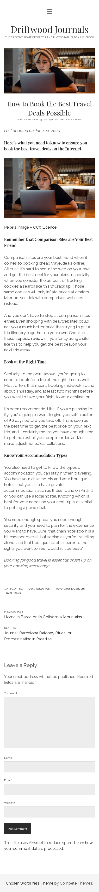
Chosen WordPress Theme (29, 883)
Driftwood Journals (49, 29)
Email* (8, 780)
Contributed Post (39, 588)
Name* (8, 757)
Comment (10, 693)
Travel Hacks (12, 593)
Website (9, 803)
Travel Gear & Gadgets (70, 588)
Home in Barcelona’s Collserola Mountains (43, 616)
